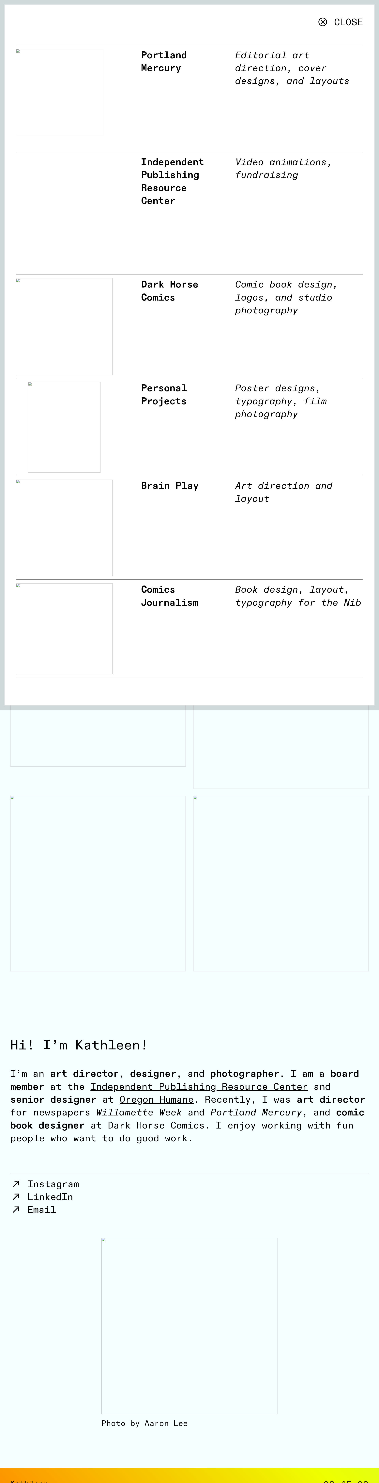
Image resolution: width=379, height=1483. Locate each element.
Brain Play (170, 486)
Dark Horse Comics (169, 291)
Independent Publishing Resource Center (172, 181)
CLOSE (345, 22)
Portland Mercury (164, 61)
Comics (158, 589)
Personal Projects (164, 394)
